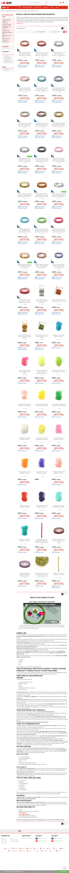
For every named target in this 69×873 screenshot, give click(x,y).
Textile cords (5, 22)
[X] (1, 871)
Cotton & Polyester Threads (6, 20)
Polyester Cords (6, 30)
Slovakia (23, 851)
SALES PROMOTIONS (27, 7)
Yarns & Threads (6, 38)
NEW (19, 7)
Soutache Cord (6, 41)
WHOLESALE (46, 7)
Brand (4, 67)
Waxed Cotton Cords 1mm (6, 36)
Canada (52, 851)
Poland (16, 851)
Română (22, 848)
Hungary (56, 848)
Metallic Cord (5, 29)
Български (8, 848)
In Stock (7, 56)
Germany (30, 848)
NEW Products (8, 57)
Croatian (43, 848)
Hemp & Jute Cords (7, 24)
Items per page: (54, 31)
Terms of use (4, 841)
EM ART (7, 69)
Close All (4, 17)
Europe (63, 848)
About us (3, 838)
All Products (6, 51)
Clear (12, 53)
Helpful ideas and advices (27, 838)
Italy (10, 851)
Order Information (14, 839)
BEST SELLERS (37, 7)
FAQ (11, 838)
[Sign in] (60, 3)
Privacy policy (4, 839)
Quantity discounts (7, 62)
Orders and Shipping (14, 841)
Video (57, 7)
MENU (4, 7)
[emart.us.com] (6, 2)
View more (20, 23)
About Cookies (4, 843)
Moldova (59, 851)
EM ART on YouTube (42, 841)
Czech (50, 848)
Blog (52, 7)
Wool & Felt (5, 40)
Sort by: (36, 31)
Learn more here (26, 871)
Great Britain (44, 851)
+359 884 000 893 (43, 5)
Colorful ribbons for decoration (6, 27)
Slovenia (30, 851)
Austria (36, 848)
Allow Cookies (63, 871)
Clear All (8, 48)
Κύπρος (37, 851)
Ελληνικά (16, 848)
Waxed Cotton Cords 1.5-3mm (7, 33)
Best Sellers (8, 59)
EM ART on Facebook (42, 838)
